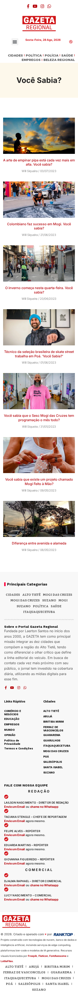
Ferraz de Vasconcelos (24, 972)
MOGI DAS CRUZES (57, 595)
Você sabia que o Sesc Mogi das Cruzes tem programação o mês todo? (39, 417)
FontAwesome (57, 955)
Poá (9, 984)
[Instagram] (42, 6)
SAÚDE (67, 55)
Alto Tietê (31, 595)
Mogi (63, 600)
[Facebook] (28, 6)
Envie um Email (14, 806)
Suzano (49, 600)
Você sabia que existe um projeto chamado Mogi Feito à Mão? (39, 481)
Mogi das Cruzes (25, 600)
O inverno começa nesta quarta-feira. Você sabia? (39, 290)
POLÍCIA (51, 55)
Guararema (61, 972)
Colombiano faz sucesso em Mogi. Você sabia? (39, 226)
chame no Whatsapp (44, 806)
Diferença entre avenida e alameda (39, 543)
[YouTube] (35, 6)
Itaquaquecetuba (20, 978)
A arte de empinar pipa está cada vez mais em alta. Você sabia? (39, 162)
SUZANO (24, 606)
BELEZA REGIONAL (59, 60)
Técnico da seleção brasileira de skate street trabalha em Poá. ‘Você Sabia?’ (39, 354)
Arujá (34, 967)
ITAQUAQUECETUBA (39, 612)
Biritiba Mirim (57, 967)
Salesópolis (29, 984)
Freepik (32, 955)
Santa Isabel (57, 984)
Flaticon (43, 955)
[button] (14, 41)
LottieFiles (7, 961)
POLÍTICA (34, 55)
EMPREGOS (31, 60)
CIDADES (15, 55)
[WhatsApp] (49, 6)
